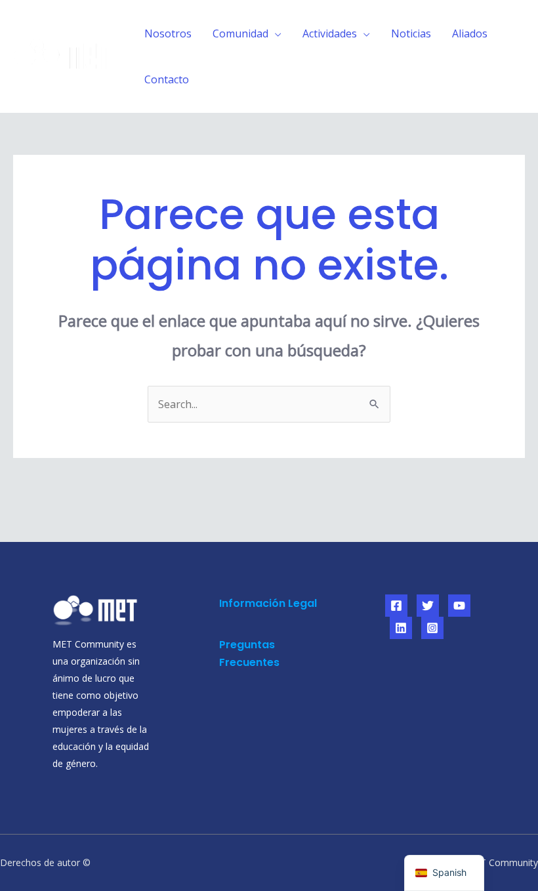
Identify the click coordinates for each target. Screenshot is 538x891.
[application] (274, 33)
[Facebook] (396, 605)
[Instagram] (432, 628)
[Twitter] (428, 605)
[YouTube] (459, 605)
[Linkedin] (401, 628)
